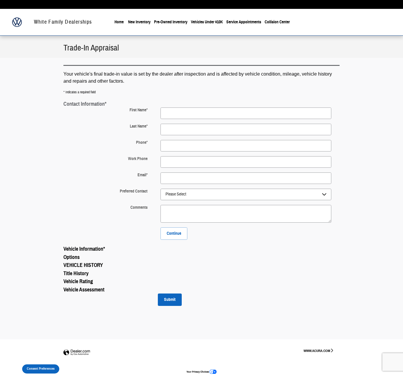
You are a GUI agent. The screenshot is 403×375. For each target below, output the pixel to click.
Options (71, 257)
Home (119, 22)
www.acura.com (317, 350)
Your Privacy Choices (197, 372)
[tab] (201, 104)
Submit (170, 299)
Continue (174, 233)
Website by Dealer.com (76, 353)
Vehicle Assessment (83, 289)
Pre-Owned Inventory (170, 22)
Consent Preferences (41, 369)
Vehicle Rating (78, 281)
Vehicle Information (84, 249)
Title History (76, 273)
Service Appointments (243, 22)
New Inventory (139, 22)
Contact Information (85, 104)
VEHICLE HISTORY (83, 265)
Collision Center (277, 22)
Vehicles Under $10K (207, 22)
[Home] (17, 22)
